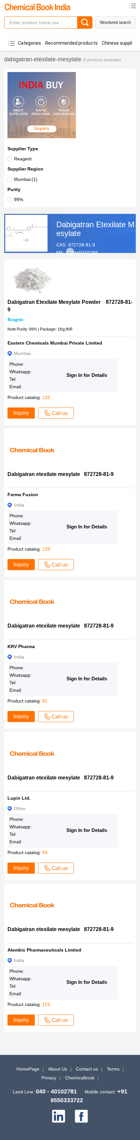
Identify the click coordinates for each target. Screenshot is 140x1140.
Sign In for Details (86, 375)
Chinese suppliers (120, 43)
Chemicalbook (79, 1077)
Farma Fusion (22, 494)
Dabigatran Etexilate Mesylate (95, 228)
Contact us (87, 1069)
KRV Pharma (21, 646)
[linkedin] (58, 1116)
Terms (113, 1069)
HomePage (27, 1069)
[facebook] (81, 1116)
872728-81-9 (81, 244)
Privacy (48, 1077)
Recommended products (71, 43)
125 (46, 397)
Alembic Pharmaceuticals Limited (44, 950)
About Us (57, 1069)
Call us (59, 413)
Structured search (115, 22)
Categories (29, 43)
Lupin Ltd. (19, 798)
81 (45, 700)
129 (46, 549)
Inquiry (21, 413)
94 (45, 852)
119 (46, 1004)
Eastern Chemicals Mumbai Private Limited (54, 343)
